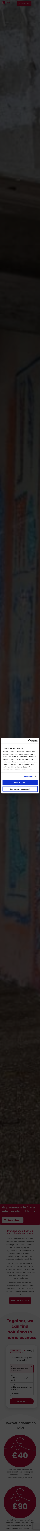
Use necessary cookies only (20, 789)
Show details (28, 776)
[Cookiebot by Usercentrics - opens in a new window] (28, 740)
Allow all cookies (20, 783)
